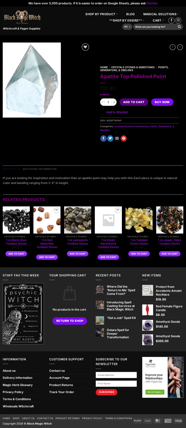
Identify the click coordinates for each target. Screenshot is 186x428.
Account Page (59, 378)
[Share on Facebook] (103, 138)
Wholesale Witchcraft (18, 406)
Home (104, 67)
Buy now (162, 102)
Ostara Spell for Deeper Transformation (118, 333)
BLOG (130, 14)
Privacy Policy (13, 392)
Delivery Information (17, 378)
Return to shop (69, 321)
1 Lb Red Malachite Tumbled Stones (47, 243)
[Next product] (172, 47)
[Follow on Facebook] (171, 20)
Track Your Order (61, 392)
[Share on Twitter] (110, 138)
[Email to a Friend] (117, 138)
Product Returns (61, 385)
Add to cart (133, 102)
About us (9, 370)
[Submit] (179, 27)
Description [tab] (11, 169)
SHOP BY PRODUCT (100, 14)
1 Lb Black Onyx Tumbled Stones (16, 241)
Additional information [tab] (40, 169)
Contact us (57, 370)
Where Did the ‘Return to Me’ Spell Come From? (121, 290)
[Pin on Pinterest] (124, 138)
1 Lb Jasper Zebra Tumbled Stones (169, 241)
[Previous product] (180, 47)
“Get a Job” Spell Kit (121, 318)
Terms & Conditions (17, 399)
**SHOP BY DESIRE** (125, 20)
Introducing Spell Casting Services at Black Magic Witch (121, 306)
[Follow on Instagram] (178, 20)
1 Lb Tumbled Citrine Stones (139, 241)
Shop (16, 418)
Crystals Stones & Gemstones (133, 67)
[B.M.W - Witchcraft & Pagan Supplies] (22, 17)
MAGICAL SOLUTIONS (160, 14)
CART (157, 20)
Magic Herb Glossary (18, 385)
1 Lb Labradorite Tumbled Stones (77, 241)
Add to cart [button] (16, 254)
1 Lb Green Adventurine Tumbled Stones (108, 243)
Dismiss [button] (152, 3)
